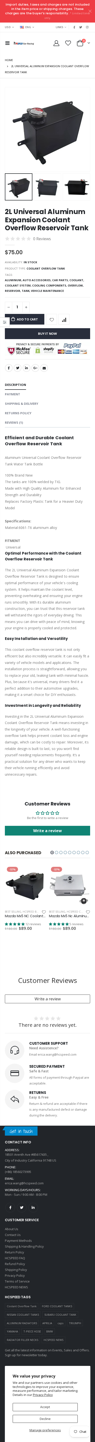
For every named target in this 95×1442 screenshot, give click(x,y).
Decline (45, 1419)
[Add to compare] (63, 319)
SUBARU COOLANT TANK (60, 1314)
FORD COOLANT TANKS (57, 1306)
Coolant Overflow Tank (22, 1306)
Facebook (9, 368)
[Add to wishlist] (51, 319)
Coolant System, (18, 285)
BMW (49, 1331)
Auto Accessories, (37, 280)
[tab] (15, 385)
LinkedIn (26, 368)
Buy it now (47, 333)
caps (60, 1323)
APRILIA (47, 1323)
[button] (52, 852)
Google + (35, 368)
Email (44, 368)
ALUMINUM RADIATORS (22, 1323)
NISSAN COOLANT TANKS (23, 1314)
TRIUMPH (75, 1323)
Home (9, 60)
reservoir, (13, 291)
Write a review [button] (47, 830)
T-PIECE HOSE (32, 1331)
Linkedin (33, 1207)
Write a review (48, 999)
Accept (45, 1407)
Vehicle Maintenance (47, 291)
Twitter (17, 368)
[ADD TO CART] (38, 872)
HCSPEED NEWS (53, 1340)
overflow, (76, 285)
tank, (26, 291)
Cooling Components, (50, 285)
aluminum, (14, 280)
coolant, (77, 280)
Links (59, 27)
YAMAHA (12, 1331)
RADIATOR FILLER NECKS (22, 1340)
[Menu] (7, 43)
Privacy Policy (43, 1395)
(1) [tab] (14, 422)
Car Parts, (60, 280)
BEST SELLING (13, 911)
